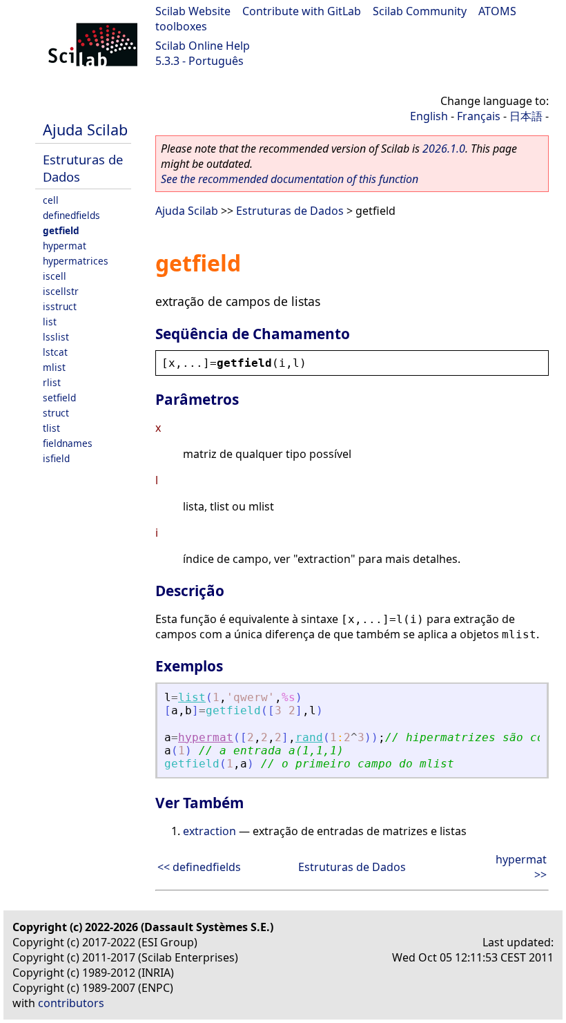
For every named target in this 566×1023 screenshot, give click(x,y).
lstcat (55, 351)
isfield (56, 458)
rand (309, 737)
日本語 (526, 116)
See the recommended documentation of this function (289, 179)
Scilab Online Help (202, 45)
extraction (209, 831)
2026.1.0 (443, 148)
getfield (61, 230)
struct (56, 412)
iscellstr (61, 291)
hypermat (64, 245)
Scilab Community (420, 11)
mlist (54, 367)
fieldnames (67, 443)
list (50, 321)
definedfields (71, 215)
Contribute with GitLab (301, 11)
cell (51, 200)
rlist (52, 382)
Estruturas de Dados (290, 210)
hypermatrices (75, 260)
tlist (51, 427)
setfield (59, 397)
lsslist (56, 336)
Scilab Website (193, 11)
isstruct (60, 306)
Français (478, 116)
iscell (54, 276)
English (429, 116)
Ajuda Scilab (85, 129)
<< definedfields (199, 866)
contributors (71, 1003)
